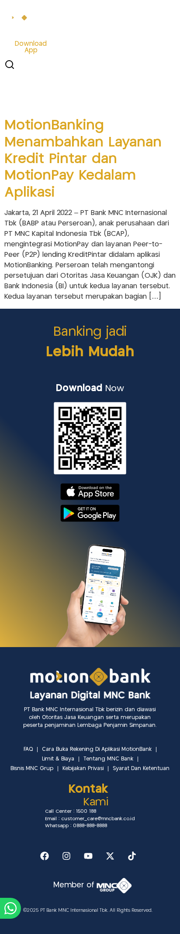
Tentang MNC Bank (108, 759)
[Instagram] (66, 856)
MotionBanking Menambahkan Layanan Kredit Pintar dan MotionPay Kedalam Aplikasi (83, 159)
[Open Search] (9, 64)
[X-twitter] (110, 856)
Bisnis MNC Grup (31, 768)
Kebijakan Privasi (83, 768)
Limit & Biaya (58, 759)
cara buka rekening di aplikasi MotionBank (97, 749)
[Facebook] (44, 856)
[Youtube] (88, 856)
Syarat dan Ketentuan (141, 768)
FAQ (28, 749)
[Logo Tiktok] (132, 856)
